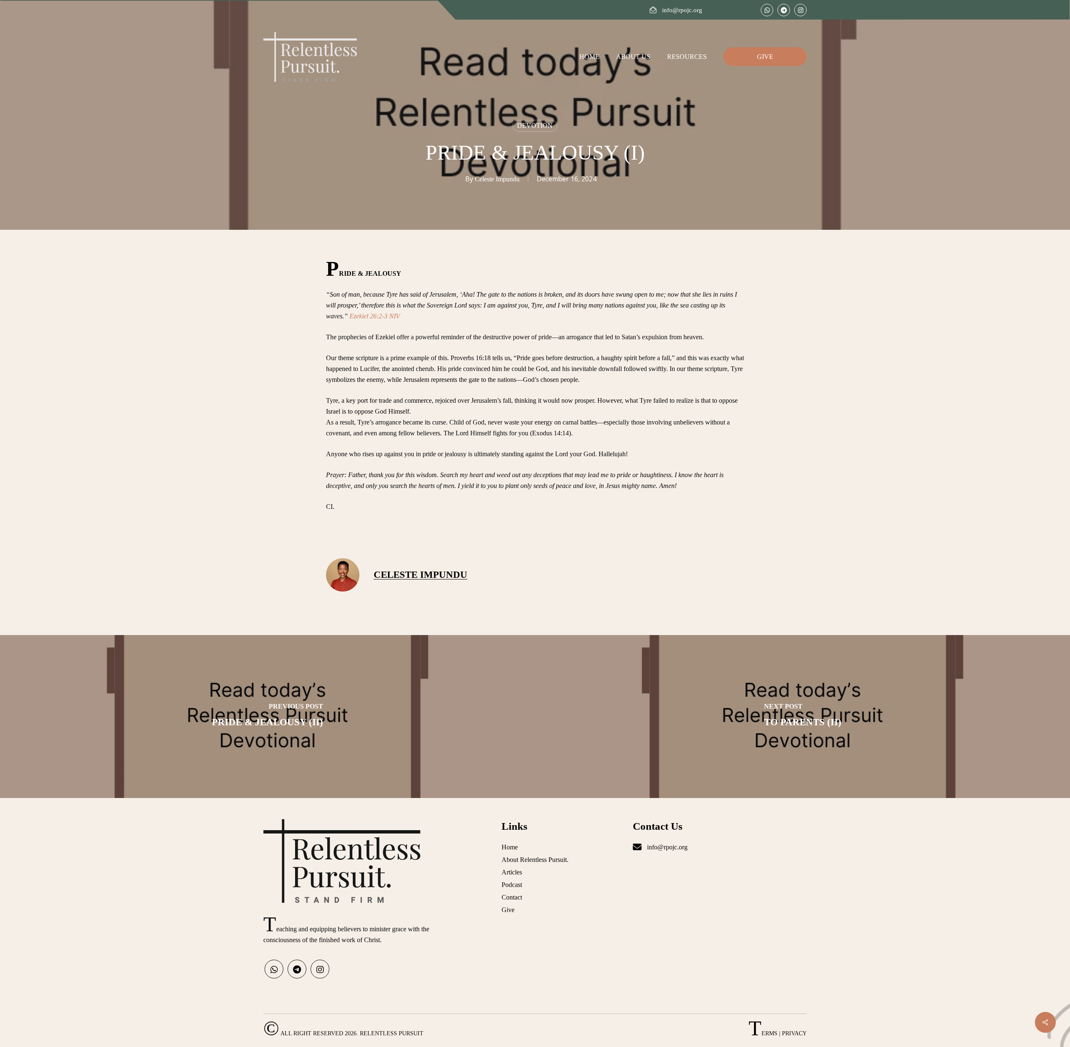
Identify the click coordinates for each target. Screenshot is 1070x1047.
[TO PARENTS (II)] (802, 716)
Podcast (512, 884)
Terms (763, 1033)
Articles (512, 872)
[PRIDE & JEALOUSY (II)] (267, 716)
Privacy (794, 1033)
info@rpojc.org (666, 847)
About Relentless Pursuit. (535, 859)
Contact (512, 897)
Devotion (535, 125)
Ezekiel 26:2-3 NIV (374, 316)
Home (510, 847)
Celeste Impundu (497, 179)
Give (508, 909)
